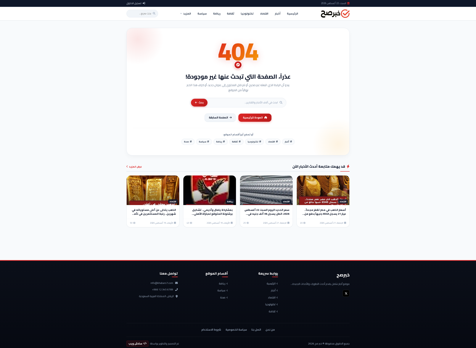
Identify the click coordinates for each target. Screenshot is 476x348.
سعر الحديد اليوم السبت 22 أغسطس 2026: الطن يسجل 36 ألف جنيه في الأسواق (267, 213)
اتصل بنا (256, 329)
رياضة (222, 283)
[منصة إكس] (346, 293)
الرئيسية (271, 283)
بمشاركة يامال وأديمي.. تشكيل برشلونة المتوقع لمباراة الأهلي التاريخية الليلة (212, 213)
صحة (222, 297)
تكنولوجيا (270, 304)
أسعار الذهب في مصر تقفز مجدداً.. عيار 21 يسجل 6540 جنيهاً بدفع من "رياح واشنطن (325, 213)
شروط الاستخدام (211, 329)
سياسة (221, 290)
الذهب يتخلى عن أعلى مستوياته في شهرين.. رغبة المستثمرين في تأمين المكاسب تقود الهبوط (153, 213)
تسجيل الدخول (133, 3)
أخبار (273, 290)
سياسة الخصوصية (236, 329)
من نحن (270, 329)
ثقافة (272, 311)
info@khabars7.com (162, 283)
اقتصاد (272, 297)
